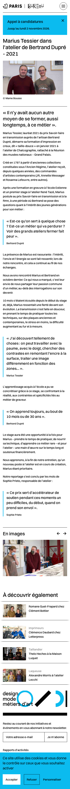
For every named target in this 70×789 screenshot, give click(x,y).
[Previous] (58, 533)
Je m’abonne (55, 737)
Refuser (32, 779)
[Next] (64, 533)
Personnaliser (52, 779)
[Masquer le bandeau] (63, 21)
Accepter (12, 779)
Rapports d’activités (16, 750)
